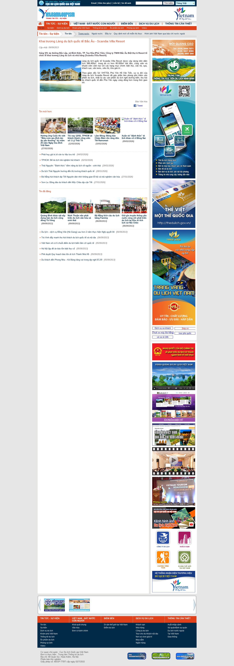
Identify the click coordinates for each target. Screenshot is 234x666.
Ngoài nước (97, 33)
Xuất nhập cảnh (174, 625)
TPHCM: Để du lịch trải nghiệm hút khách (60, 160)
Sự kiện (50, 28)
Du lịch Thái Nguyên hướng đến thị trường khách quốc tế (67, 171)
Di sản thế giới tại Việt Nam (116, 625)
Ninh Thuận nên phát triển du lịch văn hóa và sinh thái (79, 218)
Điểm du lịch (109, 628)
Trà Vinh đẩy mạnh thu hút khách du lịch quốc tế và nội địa (68, 237)
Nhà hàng (140, 628)
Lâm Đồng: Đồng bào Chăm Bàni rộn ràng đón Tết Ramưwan (107, 138)
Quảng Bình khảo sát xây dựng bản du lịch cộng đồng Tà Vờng (53, 218)
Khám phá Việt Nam (81, 28)
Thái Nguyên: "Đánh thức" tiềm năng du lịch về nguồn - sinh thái (71, 165)
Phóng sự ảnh (133, 28)
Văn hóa (75, 628)
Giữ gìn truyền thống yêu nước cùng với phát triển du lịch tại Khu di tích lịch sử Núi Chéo (134, 219)
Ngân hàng (140, 643)
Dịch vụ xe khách (163, 328)
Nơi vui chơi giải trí (144, 637)
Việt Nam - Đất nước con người (94, 23)
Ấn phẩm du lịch (117, 28)
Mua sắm (140, 640)
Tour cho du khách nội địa (147, 634)
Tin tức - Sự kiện (56, 23)
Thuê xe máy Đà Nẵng (162, 332)
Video (144, 28)
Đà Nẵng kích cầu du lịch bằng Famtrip (107, 216)
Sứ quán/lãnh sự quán (177, 628)
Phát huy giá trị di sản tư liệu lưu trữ (58, 154)
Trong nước (83, 33)
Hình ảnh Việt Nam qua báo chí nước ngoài (165, 33)
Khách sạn (140, 625)
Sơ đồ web (126, 3)
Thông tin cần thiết (178, 23)
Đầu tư (108, 33)
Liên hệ (116, 3)
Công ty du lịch (142, 631)
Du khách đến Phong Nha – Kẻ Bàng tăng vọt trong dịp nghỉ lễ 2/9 (71, 260)
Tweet (140, 105)
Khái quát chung (79, 625)
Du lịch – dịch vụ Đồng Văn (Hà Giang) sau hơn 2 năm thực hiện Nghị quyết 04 (77, 232)
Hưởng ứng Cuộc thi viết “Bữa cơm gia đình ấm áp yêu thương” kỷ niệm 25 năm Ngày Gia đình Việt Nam (53, 140)
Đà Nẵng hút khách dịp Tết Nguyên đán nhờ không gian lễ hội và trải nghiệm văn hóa (80, 177)
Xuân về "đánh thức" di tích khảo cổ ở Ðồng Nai (134, 137)
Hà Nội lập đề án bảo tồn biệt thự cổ (58, 248)
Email (93, 3)
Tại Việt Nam (173, 634)
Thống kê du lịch (100, 28)
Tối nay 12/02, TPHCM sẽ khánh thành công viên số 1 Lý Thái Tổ (80, 138)
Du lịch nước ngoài (176, 631)
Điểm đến (127, 23)
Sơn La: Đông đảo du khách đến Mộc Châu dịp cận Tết (66, 182)
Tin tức (41, 28)
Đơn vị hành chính (80, 631)
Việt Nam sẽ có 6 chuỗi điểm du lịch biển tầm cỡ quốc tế (67, 243)
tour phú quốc (185, 333)
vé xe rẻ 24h (162, 337)
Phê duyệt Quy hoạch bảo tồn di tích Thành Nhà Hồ (65, 254)
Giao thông (172, 637)
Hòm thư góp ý (104, 3)
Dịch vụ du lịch (63, 28)
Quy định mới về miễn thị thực (128, 33)
